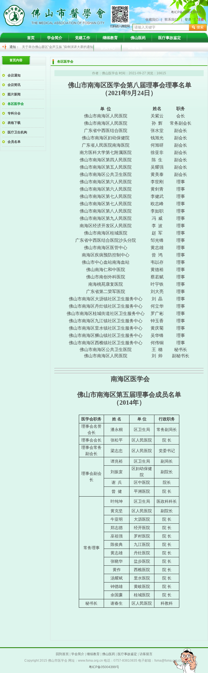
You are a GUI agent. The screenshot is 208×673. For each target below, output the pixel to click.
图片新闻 (14, 94)
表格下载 (14, 123)
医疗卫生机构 (17, 132)
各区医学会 (16, 104)
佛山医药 (138, 38)
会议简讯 (14, 85)
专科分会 (14, 113)
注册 (200, 19)
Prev (29, 47)
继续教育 (110, 38)
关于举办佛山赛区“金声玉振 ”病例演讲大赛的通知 (57, 47)
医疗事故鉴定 (169, 38)
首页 (31, 38)
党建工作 (82, 38)
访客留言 (145, 654)
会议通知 (14, 75)
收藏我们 (151, 19)
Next (171, 47)
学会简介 (54, 38)
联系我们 (171, 19)
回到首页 (62, 654)
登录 (188, 19)
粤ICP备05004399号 (186, 12)
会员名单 (14, 142)
